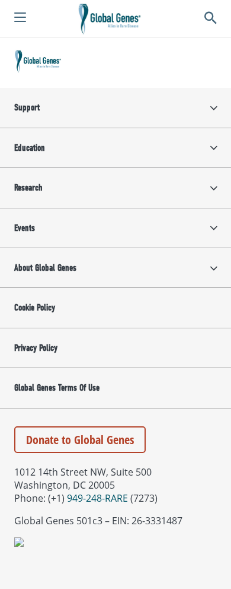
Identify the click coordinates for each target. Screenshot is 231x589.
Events (24, 228)
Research (28, 187)
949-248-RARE (97, 498)
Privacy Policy (35, 348)
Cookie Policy (34, 307)
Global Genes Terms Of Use (57, 387)
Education (29, 147)
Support (27, 107)
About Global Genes (45, 267)
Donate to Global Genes (80, 440)
